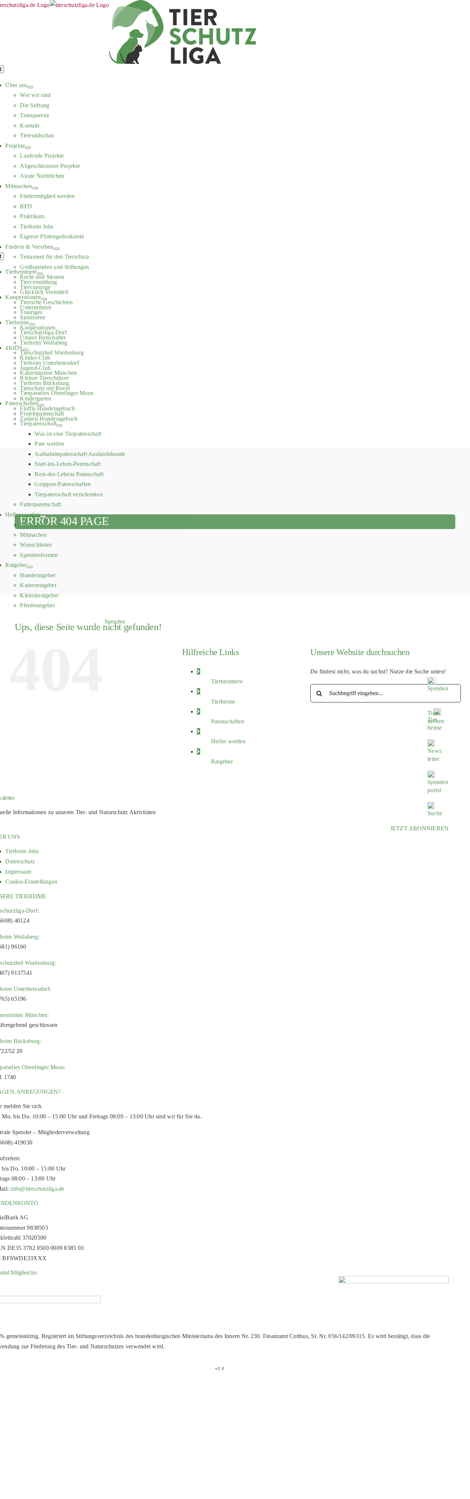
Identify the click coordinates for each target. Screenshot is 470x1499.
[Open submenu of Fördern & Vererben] (56, 249)
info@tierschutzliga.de (37, 1189)
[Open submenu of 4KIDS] (26, 350)
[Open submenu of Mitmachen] (35, 188)
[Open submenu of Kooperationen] (44, 299)
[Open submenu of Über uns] (30, 87)
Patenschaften (227, 721)
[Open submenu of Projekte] (28, 148)
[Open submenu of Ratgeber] (30, 567)
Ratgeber (222, 761)
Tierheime (223, 701)
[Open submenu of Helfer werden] (43, 516)
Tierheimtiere (227, 681)
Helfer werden (228, 741)
